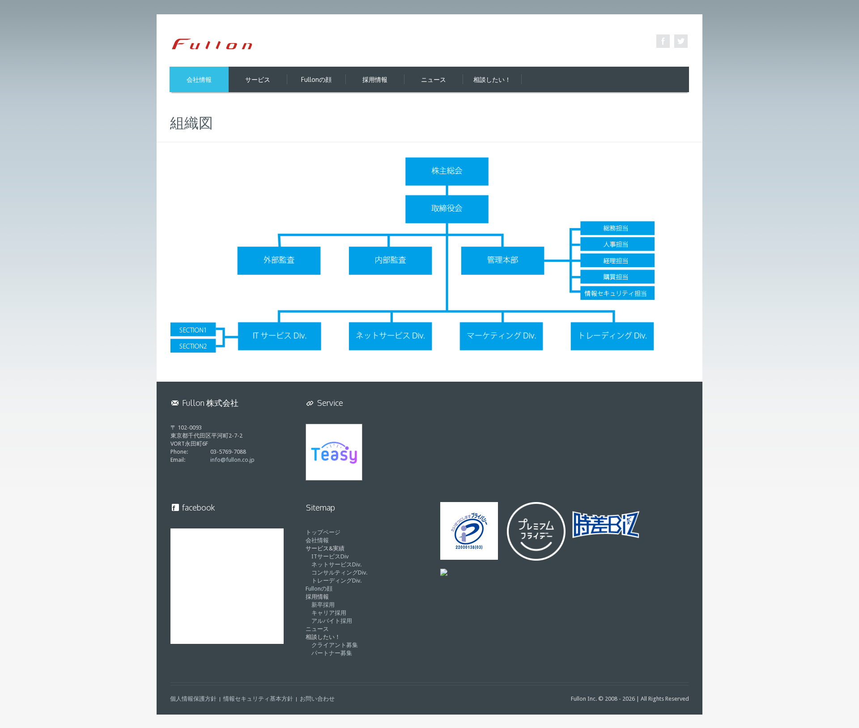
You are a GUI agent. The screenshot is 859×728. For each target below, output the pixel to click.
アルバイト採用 (331, 620)
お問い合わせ (317, 698)
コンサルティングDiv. (339, 572)
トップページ (323, 532)
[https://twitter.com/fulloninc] (681, 41)
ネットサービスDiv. (336, 564)
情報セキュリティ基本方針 (258, 698)
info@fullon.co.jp (232, 459)
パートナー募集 (331, 653)
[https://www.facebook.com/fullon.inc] (663, 41)
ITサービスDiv (330, 556)
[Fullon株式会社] (212, 43)
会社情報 (317, 540)
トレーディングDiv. (336, 580)
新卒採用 (323, 604)
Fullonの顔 (319, 588)
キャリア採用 (328, 612)
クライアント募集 (334, 645)
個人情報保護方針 (193, 698)
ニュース (317, 629)
